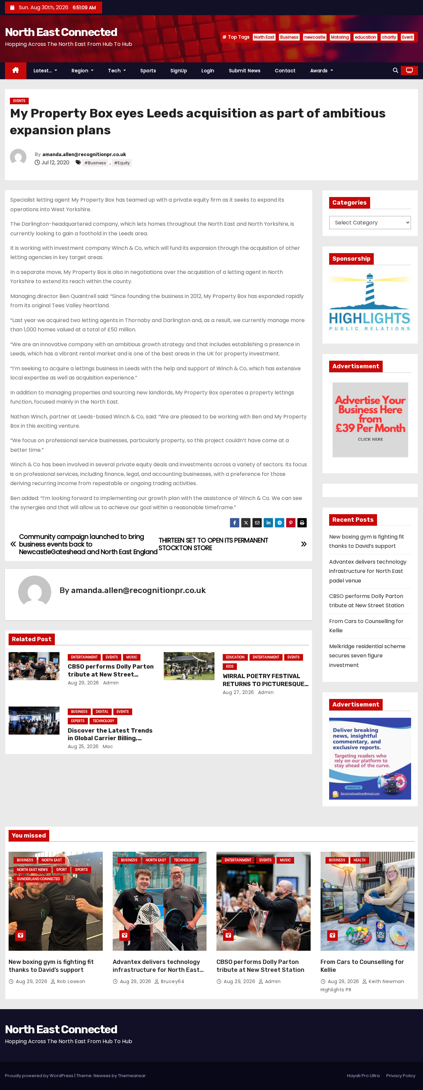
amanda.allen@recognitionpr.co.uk (84, 154)
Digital (102, 711)
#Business (95, 163)
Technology (103, 720)
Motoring (340, 37)
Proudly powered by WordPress (39, 1076)
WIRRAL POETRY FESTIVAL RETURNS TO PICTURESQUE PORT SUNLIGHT (263, 684)
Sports (148, 70)
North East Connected (61, 32)
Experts (78, 720)
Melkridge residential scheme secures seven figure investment (367, 656)
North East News (32, 869)
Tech (115, 70)
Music (131, 657)
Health (359, 860)
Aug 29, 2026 (83, 682)
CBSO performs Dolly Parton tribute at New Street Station (111, 674)
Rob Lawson (71, 981)
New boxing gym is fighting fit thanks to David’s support (51, 966)
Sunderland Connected (38, 878)
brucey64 (172, 981)
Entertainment (84, 657)
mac (107, 746)
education (365, 37)
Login (208, 70)
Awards (319, 70)
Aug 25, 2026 (83, 746)
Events (19, 100)
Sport (61, 869)
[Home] (15, 70)
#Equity (122, 163)
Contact (285, 70)
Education (235, 657)
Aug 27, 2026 (238, 692)
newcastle (314, 37)
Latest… (44, 70)
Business (289, 37)
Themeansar (132, 1076)
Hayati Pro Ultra (363, 1076)
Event (407, 37)
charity (389, 37)
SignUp (179, 70)
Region (81, 70)
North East (264, 37)
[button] (395, 70)
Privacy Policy (400, 1076)
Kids (230, 666)
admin (110, 682)
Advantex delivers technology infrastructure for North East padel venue (367, 571)
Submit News (245, 70)
